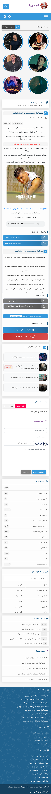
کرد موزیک (41, 102)
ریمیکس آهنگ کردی (39, 531)
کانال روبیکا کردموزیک (23, 336)
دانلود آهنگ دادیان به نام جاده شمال (34, 680)
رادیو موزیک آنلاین (39, 526)
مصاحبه (42, 559)
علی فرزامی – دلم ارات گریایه (30, 625)
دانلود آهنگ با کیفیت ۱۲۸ (13, 238)
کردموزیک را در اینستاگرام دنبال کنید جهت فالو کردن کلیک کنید (25, 208)
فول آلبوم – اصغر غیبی (40, 778)
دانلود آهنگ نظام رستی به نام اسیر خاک (35, 717)
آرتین (43, 607)
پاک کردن (26, 472)
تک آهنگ (42, 510)
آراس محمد (41, 596)
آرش (44, 612)
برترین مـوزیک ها (8, 27)
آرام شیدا (42, 601)
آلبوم (43, 488)
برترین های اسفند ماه (41, 744)
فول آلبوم (42, 542)
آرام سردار (19, 596)
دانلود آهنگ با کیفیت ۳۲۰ (13, 243)
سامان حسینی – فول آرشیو (39, 759)
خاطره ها (42, 515)
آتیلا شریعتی (41, 590)
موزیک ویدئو (41, 564)
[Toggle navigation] (46, 16)
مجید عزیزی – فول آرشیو (40, 767)
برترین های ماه (40, 499)
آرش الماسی (18, 612)
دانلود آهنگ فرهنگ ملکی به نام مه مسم (35, 714)
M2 (46, 585)
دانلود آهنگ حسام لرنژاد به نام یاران (35, 658)
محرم (43, 553)
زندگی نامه (41, 537)
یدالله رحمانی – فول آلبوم (40, 774)
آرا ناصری (19, 590)
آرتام (20, 601)
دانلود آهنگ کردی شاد (38, 521)
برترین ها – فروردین (41, 740)
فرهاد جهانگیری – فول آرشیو (39, 763)
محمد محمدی (26, 128)
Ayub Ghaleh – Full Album (39, 770)
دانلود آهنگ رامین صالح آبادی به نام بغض (33, 663)
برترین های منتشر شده (40, 733)
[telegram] (5, 16)
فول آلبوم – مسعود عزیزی (39, 781)
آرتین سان (18, 607)
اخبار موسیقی (41, 493)
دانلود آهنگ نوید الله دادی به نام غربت (35, 721)
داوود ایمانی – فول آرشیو (40, 756)
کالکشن (43, 548)
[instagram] (9, 16)
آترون (20, 585)
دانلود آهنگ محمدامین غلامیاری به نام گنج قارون (31, 674)
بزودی (43, 504)
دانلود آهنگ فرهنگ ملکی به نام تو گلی (34, 669)
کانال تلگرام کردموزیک (24, 329)
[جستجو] (6, 7)
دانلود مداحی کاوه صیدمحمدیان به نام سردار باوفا (23, 639)
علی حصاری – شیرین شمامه (32, 643)
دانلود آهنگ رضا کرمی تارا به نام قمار (27, 634)
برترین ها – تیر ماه (42, 737)
